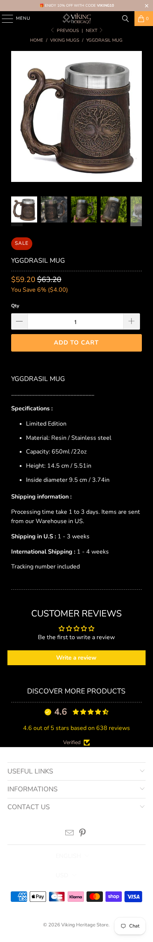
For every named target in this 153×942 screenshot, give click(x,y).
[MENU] (4, 18)
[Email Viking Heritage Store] (69, 834)
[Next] (136, 118)
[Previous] (17, 118)
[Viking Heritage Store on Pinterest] (82, 834)
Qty (15, 305)
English (68, 856)
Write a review (76, 658)
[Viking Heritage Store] (76, 18)
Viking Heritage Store (84, 925)
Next (92, 30)
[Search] (125, 18)
